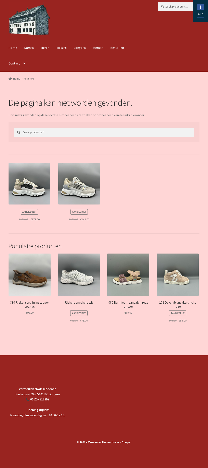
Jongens (80, 48)
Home (13, 48)
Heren (45, 48)
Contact (14, 63)
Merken (98, 48)
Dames (29, 48)
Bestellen (117, 48)
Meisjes (61, 48)
